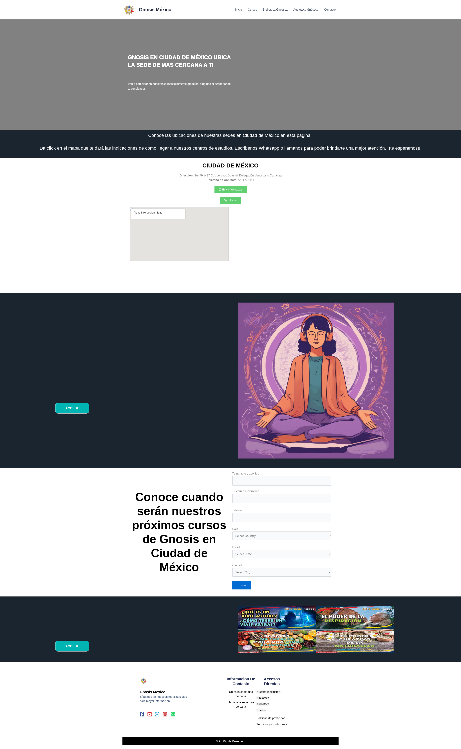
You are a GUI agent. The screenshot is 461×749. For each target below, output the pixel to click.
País (235, 529)
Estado (236, 547)
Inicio (238, 9)
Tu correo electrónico (245, 491)
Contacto (330, 9)
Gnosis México (155, 9)
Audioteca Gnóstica (305, 9)
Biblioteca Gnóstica (275, 9)
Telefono (237, 510)
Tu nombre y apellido (245, 473)
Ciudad (237, 565)
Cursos (252, 9)
